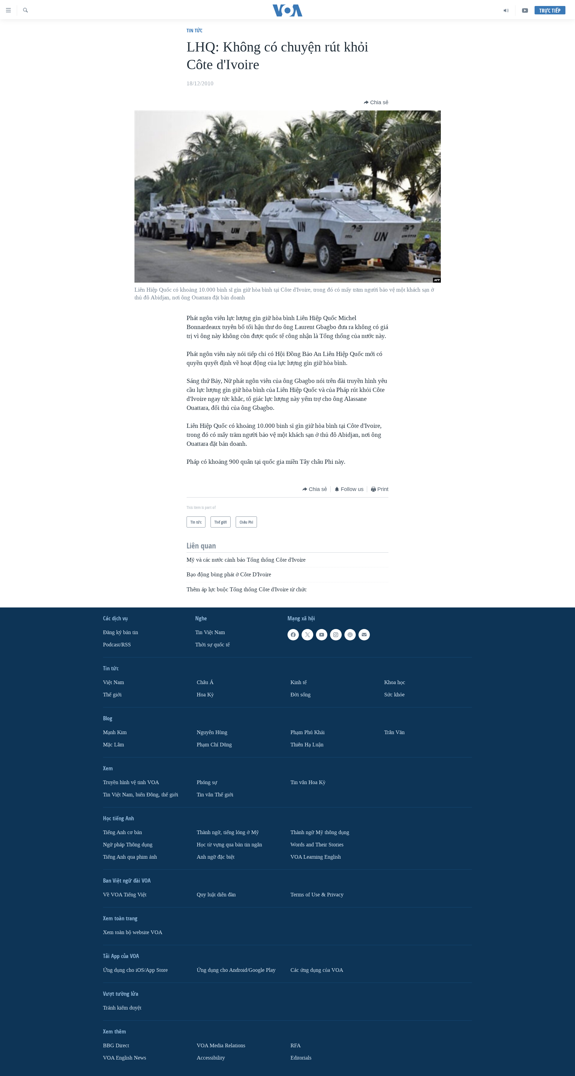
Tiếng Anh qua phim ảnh (130, 857)
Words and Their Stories (317, 844)
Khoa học (394, 682)
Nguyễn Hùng (212, 732)
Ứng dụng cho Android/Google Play (236, 970)
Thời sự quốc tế (212, 644)
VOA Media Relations (221, 1045)
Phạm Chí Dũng (214, 744)
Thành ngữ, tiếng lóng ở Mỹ (228, 832)
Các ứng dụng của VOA (316, 970)
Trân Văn (394, 732)
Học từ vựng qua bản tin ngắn (229, 844)
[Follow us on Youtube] (321, 634)
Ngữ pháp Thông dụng (127, 844)
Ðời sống (300, 694)
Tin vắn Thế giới (215, 794)
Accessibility (211, 1057)
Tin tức (194, 30)
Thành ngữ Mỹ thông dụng (319, 832)
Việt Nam (113, 682)
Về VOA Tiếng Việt (124, 894)
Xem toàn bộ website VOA (132, 932)
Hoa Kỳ (205, 694)
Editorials (300, 1057)
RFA (295, 1045)
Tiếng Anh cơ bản (122, 832)
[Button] (376, 102)
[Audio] (506, 10)
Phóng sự (207, 782)
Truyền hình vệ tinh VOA (131, 782)
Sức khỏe (394, 694)
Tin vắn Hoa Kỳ (308, 782)
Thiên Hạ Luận (306, 744)
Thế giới (112, 694)
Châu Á (205, 682)
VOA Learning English (315, 857)
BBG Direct (116, 1045)
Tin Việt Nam (210, 632)
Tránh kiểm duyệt (122, 1007)
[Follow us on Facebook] (293, 634)
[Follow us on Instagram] (335, 634)
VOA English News (124, 1057)
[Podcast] (350, 634)
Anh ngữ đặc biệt (215, 857)
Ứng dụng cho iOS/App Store (135, 970)
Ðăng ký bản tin (120, 632)
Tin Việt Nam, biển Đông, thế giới (140, 794)
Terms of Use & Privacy (317, 894)
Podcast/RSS (117, 644)
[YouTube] (525, 10)
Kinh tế (298, 682)
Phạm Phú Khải (307, 732)
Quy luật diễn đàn (216, 894)
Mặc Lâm (113, 744)
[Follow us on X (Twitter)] (307, 634)
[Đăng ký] (364, 634)
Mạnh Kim (115, 732)
